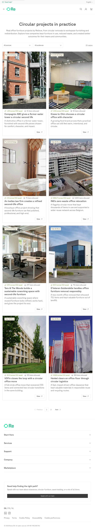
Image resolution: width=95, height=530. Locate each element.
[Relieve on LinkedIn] (5, 513)
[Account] (85, 9)
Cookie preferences (52, 518)
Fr (9, 508)
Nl (13, 508)
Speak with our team (47, 496)
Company (8, 460)
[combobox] (17, 45)
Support (8, 451)
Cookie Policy (24, 518)
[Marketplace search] (80, 9)
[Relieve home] (11, 9)
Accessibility (37, 518)
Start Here (9, 435)
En (5, 508)
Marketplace (10, 468)
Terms (14, 518)
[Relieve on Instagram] (9, 513)
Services (8, 443)
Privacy (7, 518)
